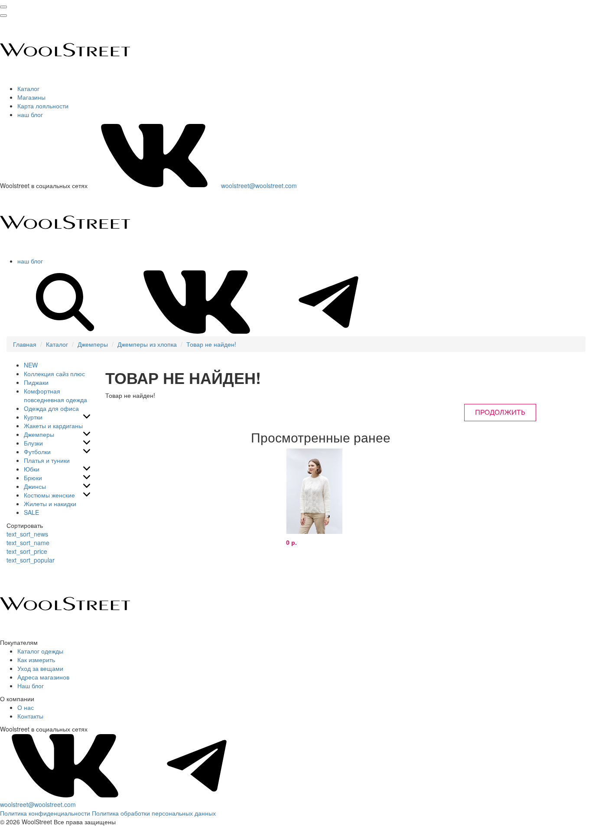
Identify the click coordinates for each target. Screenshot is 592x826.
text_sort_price (27, 551)
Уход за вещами (40, 668)
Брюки (33, 477)
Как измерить (36, 659)
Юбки (31, 469)
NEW (31, 365)
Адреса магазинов (43, 677)
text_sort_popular (31, 560)
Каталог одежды (40, 651)
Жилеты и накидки (50, 503)
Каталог (28, 88)
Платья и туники (47, 460)
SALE (31, 512)
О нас (25, 707)
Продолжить (500, 412)
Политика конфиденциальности (45, 813)
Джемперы (93, 344)
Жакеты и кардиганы (53, 425)
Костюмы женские (49, 495)
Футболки (37, 451)
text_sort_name (28, 542)
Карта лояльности (42, 105)
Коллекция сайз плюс (54, 373)
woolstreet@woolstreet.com (259, 185)
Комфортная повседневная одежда (55, 395)
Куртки (33, 417)
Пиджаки (36, 382)
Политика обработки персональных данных (154, 813)
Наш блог (30, 685)
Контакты (30, 716)
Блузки (33, 443)
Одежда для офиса (51, 408)
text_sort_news (27, 534)
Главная (24, 344)
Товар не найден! (211, 344)
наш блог (30, 114)
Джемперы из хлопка (147, 344)
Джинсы (35, 486)
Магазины (31, 97)
